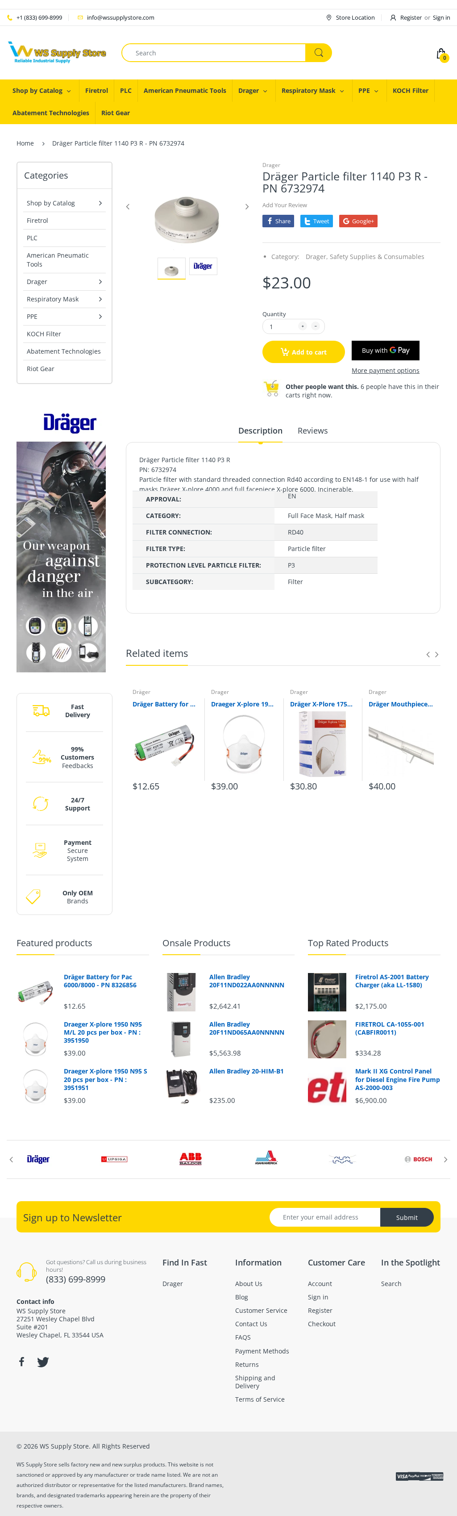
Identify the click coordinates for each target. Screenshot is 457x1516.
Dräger (141, 692)
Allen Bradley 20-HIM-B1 (246, 1071)
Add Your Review (284, 205)
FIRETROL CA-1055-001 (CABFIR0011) (389, 1028)
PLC (32, 238)
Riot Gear (40, 368)
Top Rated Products (348, 943)
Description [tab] (260, 430)
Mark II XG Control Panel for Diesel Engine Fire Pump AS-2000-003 (397, 1079)
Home (25, 143)
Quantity (274, 314)
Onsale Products (196, 943)
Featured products (54, 943)
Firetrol (37, 220)
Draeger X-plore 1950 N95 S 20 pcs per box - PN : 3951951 (105, 1079)
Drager (271, 165)
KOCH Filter (44, 334)
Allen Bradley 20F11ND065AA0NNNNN (246, 1028)
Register (411, 17)
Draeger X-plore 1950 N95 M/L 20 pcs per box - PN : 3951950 (243, 704)
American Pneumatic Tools (58, 259)
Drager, (317, 256)
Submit (407, 1217)
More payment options (386, 371)
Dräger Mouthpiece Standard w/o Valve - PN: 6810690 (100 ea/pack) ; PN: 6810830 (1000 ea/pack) (401, 704)
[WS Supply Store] (57, 52)
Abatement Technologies (64, 351)
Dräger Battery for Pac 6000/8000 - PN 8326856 (165, 704)
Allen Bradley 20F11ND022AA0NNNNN (246, 981)
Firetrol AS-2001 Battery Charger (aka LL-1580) (392, 981)
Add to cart (309, 352)
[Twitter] (42, 1362)
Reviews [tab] (313, 430)
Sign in (441, 17)
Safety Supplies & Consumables (377, 256)
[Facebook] (21, 1362)
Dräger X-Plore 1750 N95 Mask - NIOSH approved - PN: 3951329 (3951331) (322, 704)
